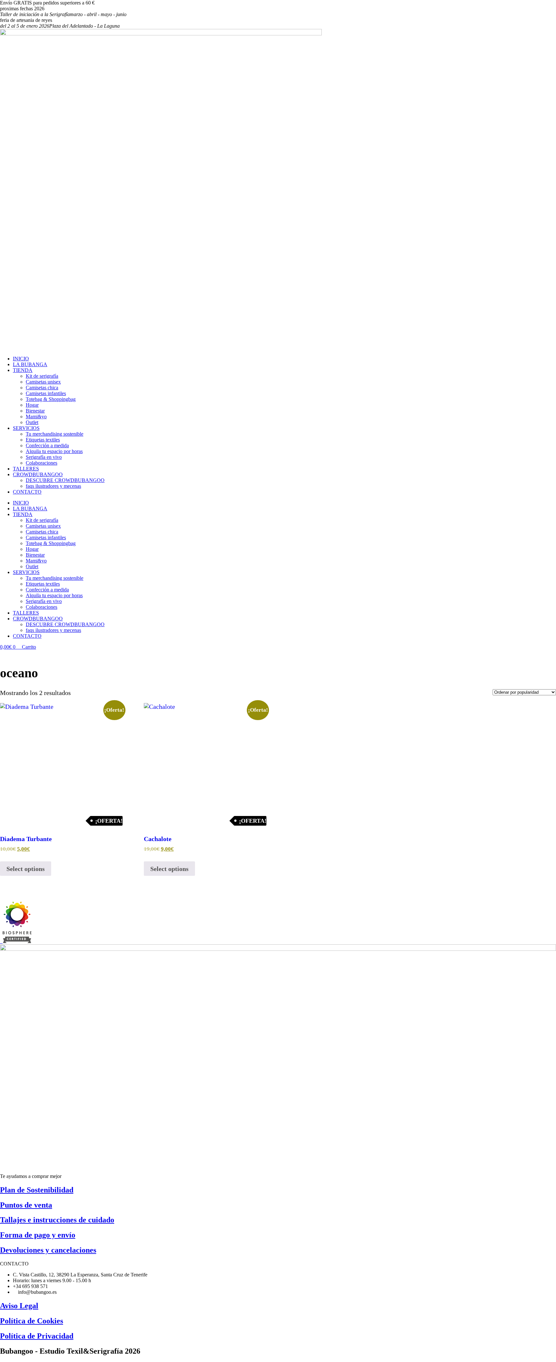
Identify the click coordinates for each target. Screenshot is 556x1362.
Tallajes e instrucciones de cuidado (57, 1220)
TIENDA (22, 370)
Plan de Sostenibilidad (36, 1190)
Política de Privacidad (36, 1336)
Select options (25, 868)
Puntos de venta (26, 1205)
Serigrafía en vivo (44, 457)
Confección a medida (47, 445)
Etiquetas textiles (43, 439)
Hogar (32, 405)
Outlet (32, 422)
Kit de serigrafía (42, 376)
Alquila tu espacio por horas (54, 451)
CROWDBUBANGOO (38, 474)
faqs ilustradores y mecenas (53, 486)
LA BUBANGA (30, 364)
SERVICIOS (26, 428)
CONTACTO (27, 492)
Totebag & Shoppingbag (51, 399)
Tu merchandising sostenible (54, 434)
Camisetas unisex (43, 382)
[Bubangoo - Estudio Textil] (16, 941)
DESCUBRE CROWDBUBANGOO (65, 480)
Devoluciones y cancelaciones (48, 1250)
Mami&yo (36, 416)
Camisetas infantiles (46, 393)
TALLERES (26, 468)
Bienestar (35, 410)
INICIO (21, 358)
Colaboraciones (41, 463)
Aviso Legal (19, 1306)
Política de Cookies (31, 1321)
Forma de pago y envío (37, 1235)
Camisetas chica (42, 387)
